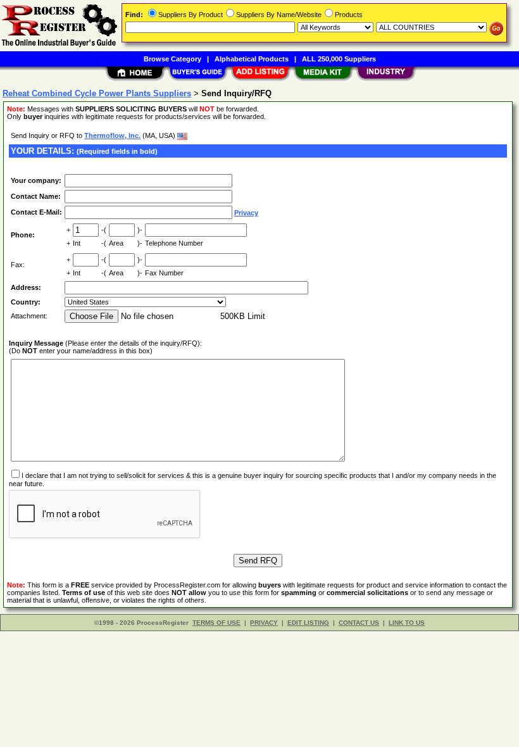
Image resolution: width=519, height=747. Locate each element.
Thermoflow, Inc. (112, 135)
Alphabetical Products (252, 59)
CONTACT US (359, 622)
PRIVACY (264, 622)
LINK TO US (407, 622)
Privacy (246, 213)
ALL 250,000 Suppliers (339, 59)
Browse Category (172, 59)
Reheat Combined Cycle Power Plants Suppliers (97, 93)
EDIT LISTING (308, 622)
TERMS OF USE (216, 622)
